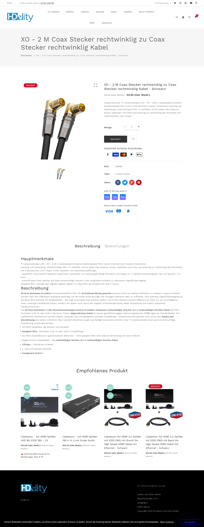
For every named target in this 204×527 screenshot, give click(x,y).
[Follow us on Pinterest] (139, 182)
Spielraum (107, 23)
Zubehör (128, 12)
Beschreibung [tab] (87, 246)
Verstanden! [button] (190, 522)
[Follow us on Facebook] (118, 182)
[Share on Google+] (132, 182)
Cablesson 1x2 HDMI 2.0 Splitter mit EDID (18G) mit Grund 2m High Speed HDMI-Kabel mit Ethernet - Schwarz (122, 442)
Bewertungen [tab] (117, 246)
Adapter (85, 12)
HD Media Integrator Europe (151, 486)
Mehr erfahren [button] (167, 522)
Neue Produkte (146, 12)
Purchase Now (162, 3)
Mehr (92, 23)
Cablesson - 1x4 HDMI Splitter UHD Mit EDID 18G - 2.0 (38, 438)
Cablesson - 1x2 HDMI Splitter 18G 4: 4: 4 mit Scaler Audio (79, 438)
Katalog (100, 12)
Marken (70, 12)
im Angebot (53, 12)
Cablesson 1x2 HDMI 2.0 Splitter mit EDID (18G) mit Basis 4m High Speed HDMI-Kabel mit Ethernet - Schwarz (164, 442)
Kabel (114, 12)
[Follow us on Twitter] (125, 182)
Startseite (26, 55)
